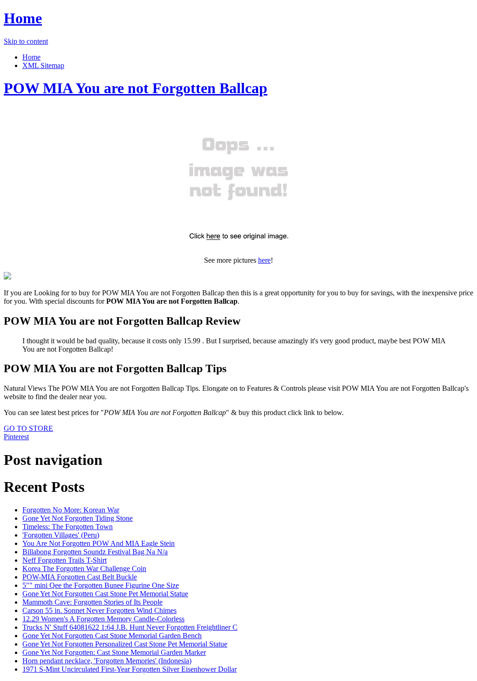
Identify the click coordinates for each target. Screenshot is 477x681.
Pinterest (16, 437)
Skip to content (26, 41)
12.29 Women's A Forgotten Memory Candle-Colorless (103, 619)
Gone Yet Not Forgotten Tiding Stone (77, 518)
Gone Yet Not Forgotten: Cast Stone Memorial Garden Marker (114, 652)
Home (23, 18)
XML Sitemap (43, 65)
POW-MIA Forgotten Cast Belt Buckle (79, 577)
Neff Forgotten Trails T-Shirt (64, 560)
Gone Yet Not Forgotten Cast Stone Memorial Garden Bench (112, 636)
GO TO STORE (28, 428)
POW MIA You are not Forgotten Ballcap (135, 88)
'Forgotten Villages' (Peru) (60, 535)
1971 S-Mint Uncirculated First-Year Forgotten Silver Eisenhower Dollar (129, 669)
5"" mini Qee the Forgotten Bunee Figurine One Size (100, 585)
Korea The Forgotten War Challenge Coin (84, 568)
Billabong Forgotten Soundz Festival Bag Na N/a (95, 552)
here (264, 260)
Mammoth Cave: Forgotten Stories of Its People (92, 602)
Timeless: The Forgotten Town (67, 527)
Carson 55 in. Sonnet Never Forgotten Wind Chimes (99, 610)
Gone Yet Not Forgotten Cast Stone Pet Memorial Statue (105, 594)
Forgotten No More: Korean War (70, 510)
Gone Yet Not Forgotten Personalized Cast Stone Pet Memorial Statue (124, 644)
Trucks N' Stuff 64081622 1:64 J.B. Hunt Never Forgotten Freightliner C (130, 627)
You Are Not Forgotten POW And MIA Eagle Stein (98, 543)
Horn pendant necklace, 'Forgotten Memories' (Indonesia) (106, 661)
